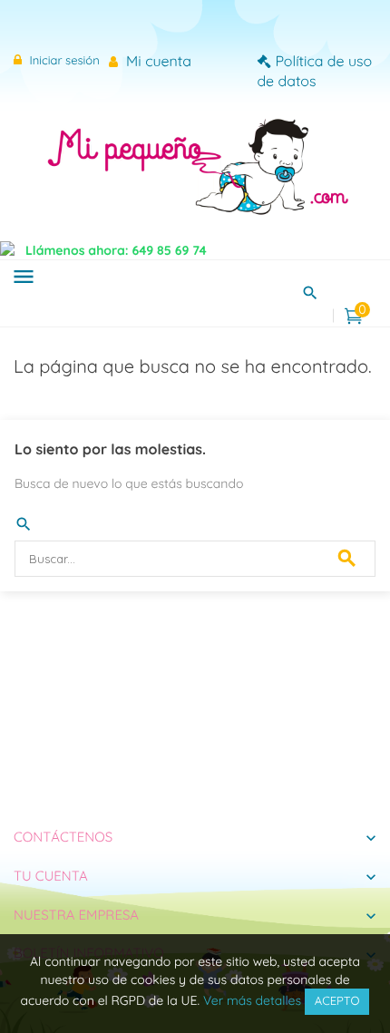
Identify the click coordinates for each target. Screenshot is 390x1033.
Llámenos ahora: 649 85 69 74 (116, 250)
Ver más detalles (252, 1000)
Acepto (337, 1001)
